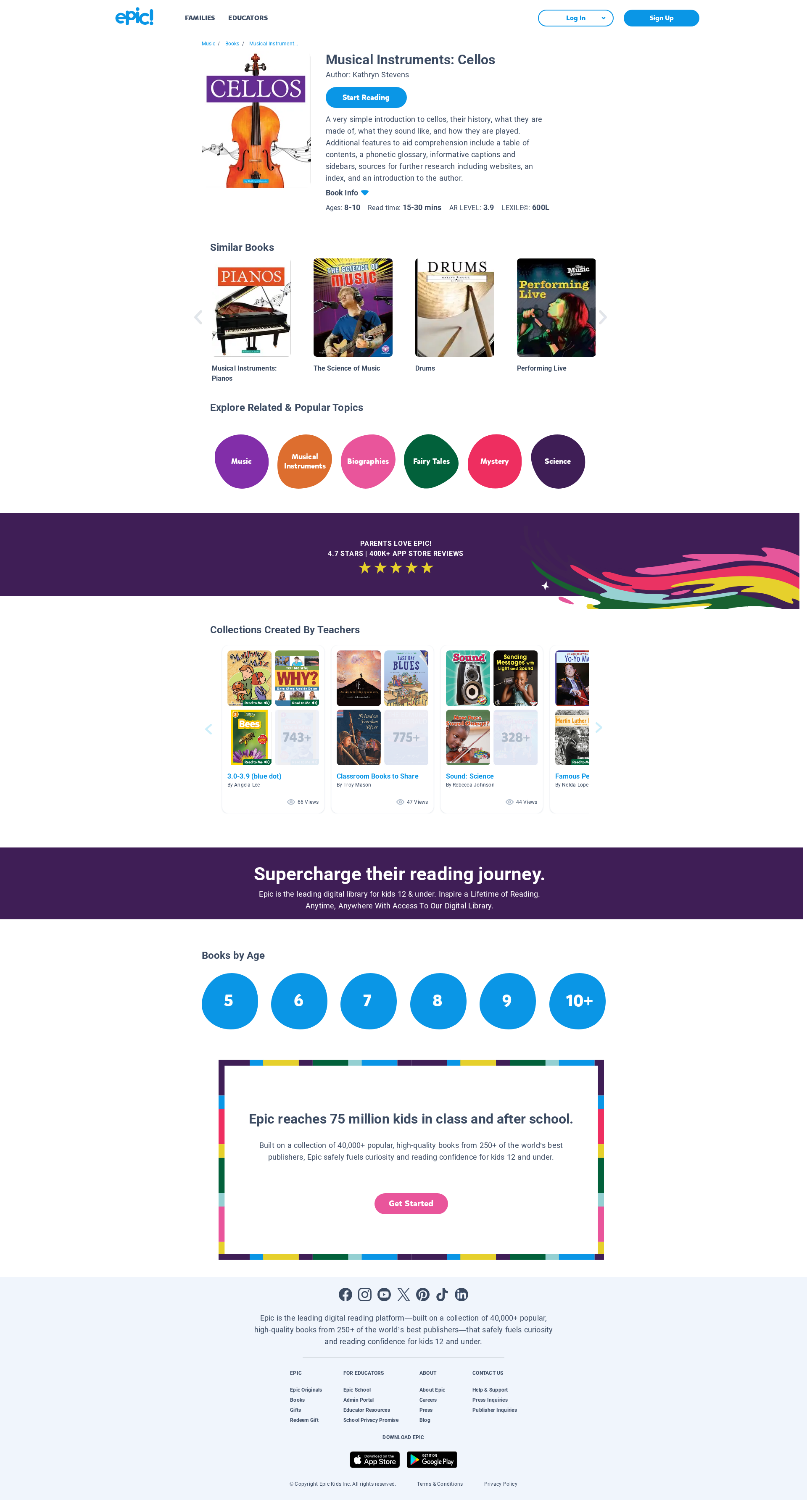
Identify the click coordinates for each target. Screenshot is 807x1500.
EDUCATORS (248, 17)
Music (209, 44)
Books (232, 44)
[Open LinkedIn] (461, 1294)
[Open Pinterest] (423, 1294)
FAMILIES (200, 17)
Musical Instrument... (273, 44)
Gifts (295, 1410)
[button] (273, 729)
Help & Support (490, 1390)
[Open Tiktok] (442, 1294)
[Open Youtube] (384, 1294)
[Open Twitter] (403, 1294)
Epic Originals (306, 1390)
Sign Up (662, 17)
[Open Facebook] (345, 1294)
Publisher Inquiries (494, 1410)
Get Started (411, 1203)
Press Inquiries (490, 1400)
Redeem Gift (304, 1420)
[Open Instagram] (365, 1294)
